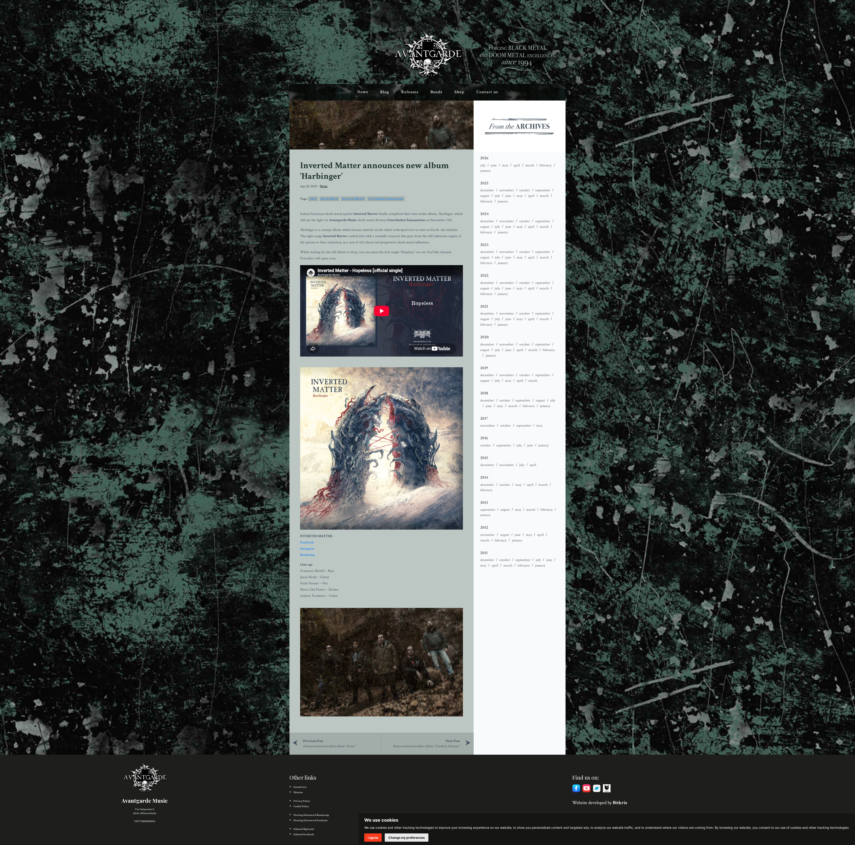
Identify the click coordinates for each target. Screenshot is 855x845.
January (485, 170)
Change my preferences (406, 837)
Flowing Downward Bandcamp (311, 815)
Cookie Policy (301, 806)
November (506, 190)
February (545, 165)
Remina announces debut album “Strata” (329, 746)
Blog (384, 92)
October (524, 190)
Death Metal (329, 199)
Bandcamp (307, 555)
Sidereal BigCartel (303, 829)
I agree (373, 837)
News (362, 92)
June (494, 165)
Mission (298, 792)
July (482, 165)
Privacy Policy (301, 801)
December (487, 190)
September (542, 190)
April (516, 165)
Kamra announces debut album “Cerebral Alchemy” (426, 746)
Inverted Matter (353, 199)
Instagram (307, 548)
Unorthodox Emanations (385, 199)
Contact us (487, 92)
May (505, 165)
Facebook (307, 542)
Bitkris (620, 803)
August (484, 196)
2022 (313, 199)
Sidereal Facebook (303, 834)
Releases (409, 92)
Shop (459, 92)
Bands (436, 92)
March (529, 165)
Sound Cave (300, 787)
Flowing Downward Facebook (310, 820)
